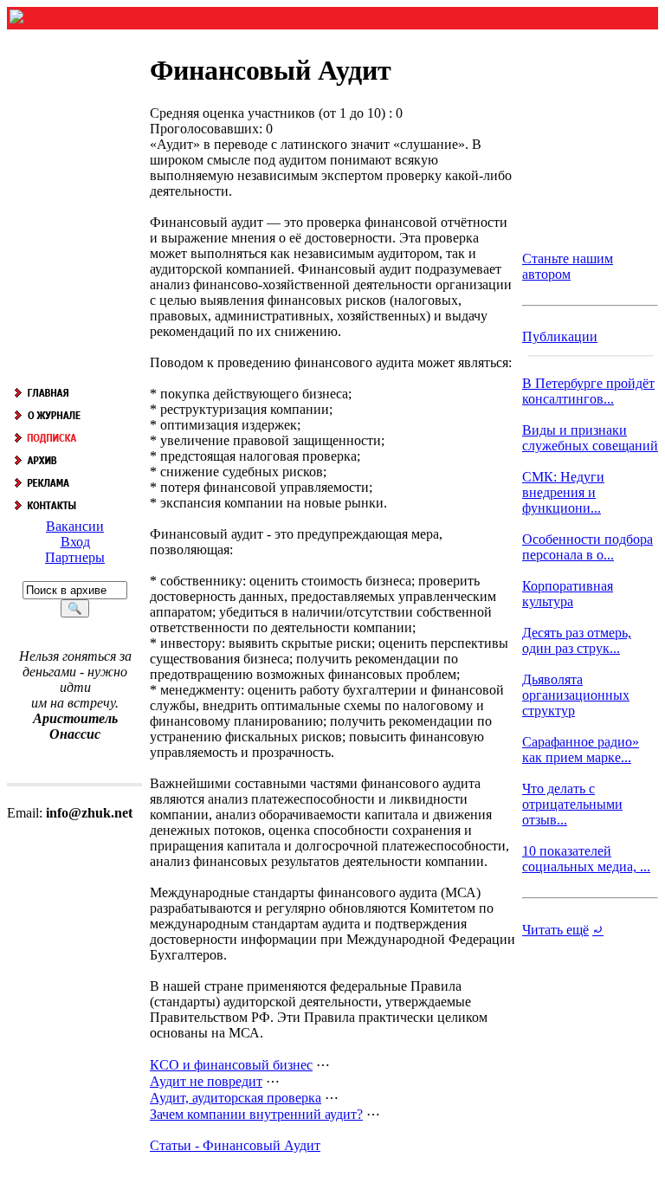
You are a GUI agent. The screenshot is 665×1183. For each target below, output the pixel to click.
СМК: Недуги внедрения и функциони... (563, 492)
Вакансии (75, 526)
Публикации (559, 336)
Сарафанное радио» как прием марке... (580, 749)
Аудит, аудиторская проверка (235, 1097)
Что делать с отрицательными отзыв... (572, 804)
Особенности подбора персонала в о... (587, 547)
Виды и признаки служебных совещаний (590, 438)
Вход (75, 541)
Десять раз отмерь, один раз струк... (576, 640)
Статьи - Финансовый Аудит (235, 1145)
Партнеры (75, 557)
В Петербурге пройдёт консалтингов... (588, 391)
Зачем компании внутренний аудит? (256, 1114)
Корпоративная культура (567, 594)
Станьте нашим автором (567, 266)
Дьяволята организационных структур (575, 695)
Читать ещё (555, 929)
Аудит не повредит (206, 1081)
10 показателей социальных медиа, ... (586, 859)
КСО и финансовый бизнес (231, 1064)
